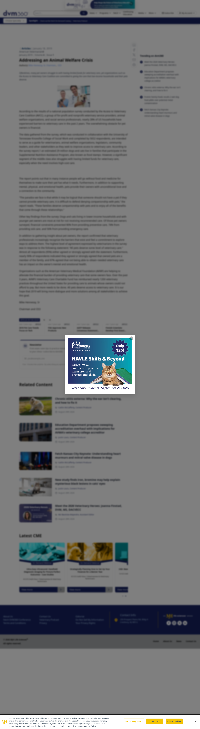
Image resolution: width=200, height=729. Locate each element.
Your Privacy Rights (133, 721)
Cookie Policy (90, 726)
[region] (100, 721)
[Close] (196, 721)
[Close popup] (131, 338)
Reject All (154, 721)
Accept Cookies (174, 721)
